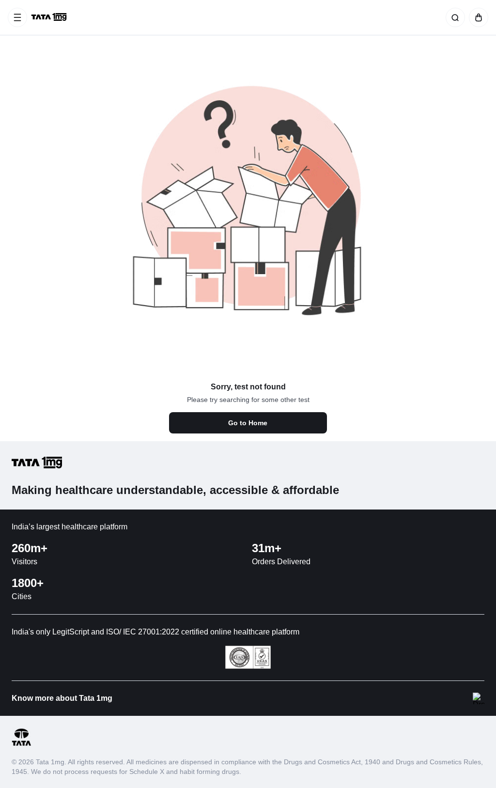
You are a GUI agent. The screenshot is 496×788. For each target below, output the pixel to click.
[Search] (453, 17)
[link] (50, 17)
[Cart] (476, 17)
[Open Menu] (17, 17)
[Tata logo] (21, 744)
